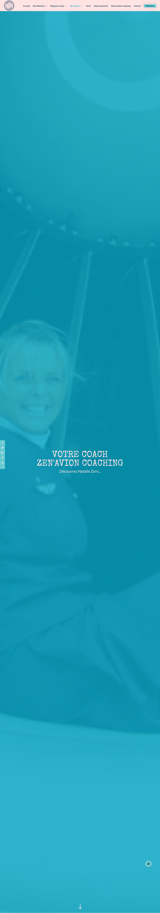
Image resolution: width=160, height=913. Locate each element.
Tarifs (88, 6)
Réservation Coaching (120, 6)
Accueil (26, 6)
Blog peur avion (57, 6)
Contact (137, 6)
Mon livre (150, 6)
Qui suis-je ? (75, 6)
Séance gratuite (101, 6)
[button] (148, 864)
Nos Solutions (39, 6)
